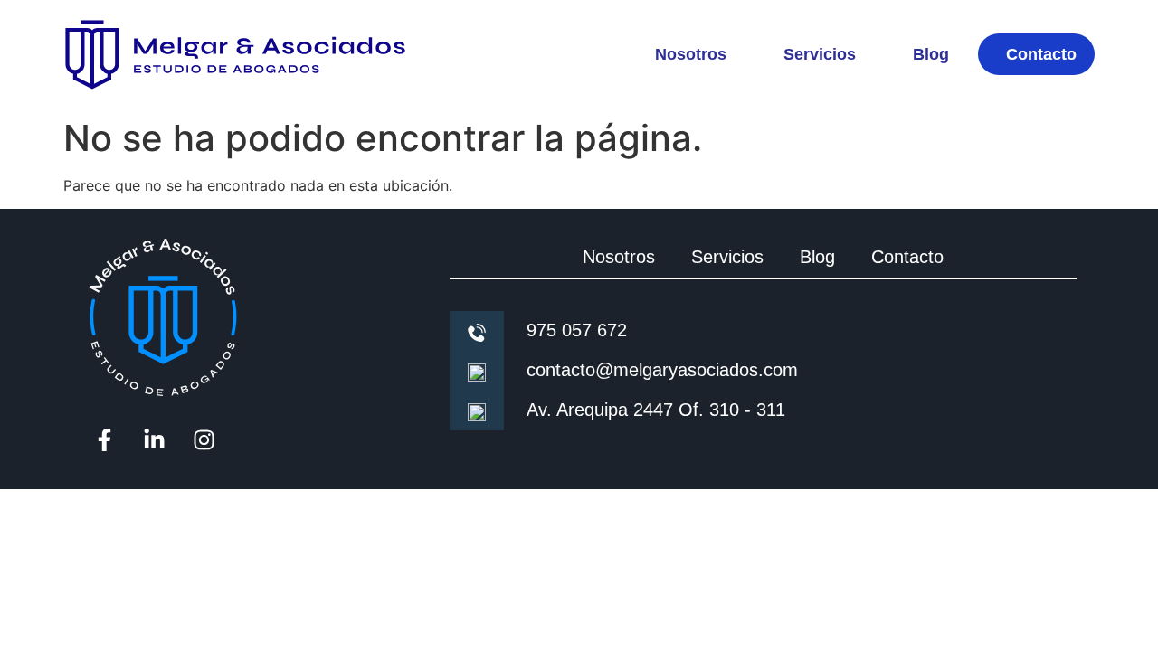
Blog (931, 54)
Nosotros (690, 54)
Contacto (1041, 54)
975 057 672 (577, 330)
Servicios (819, 54)
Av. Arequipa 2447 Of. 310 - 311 (656, 410)
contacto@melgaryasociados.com (662, 370)
